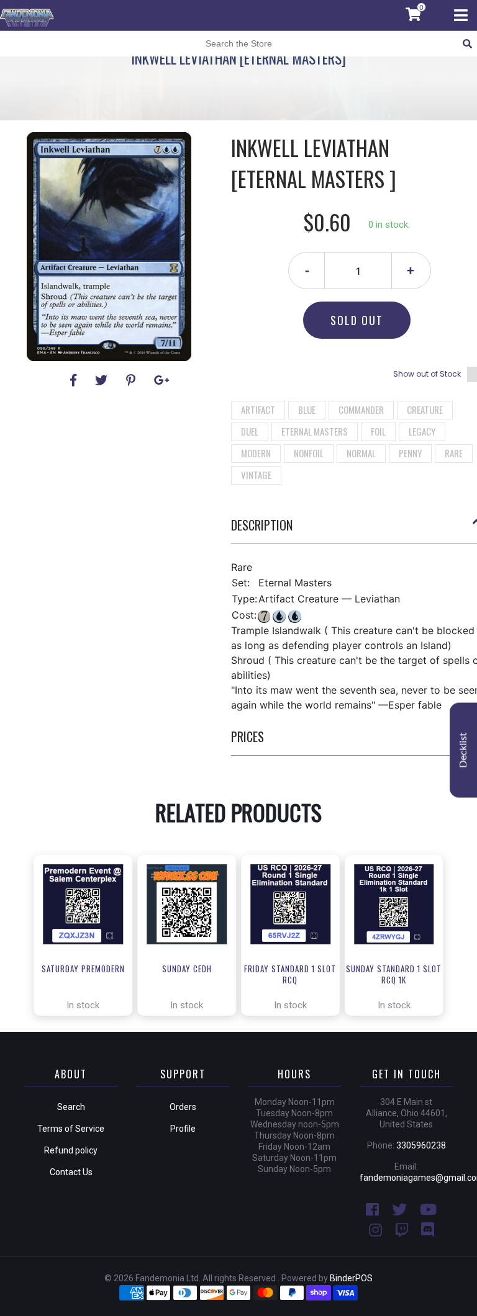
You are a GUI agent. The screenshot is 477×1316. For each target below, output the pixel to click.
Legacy (422, 431)
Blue (307, 409)
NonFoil (309, 453)
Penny (410, 453)
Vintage (256, 474)
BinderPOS (351, 1278)
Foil (378, 431)
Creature (425, 409)
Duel (249, 431)
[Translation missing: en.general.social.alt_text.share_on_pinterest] (132, 380)
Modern (256, 453)
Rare (454, 453)
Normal (361, 453)
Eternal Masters (314, 431)
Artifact (258, 409)
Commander (361, 409)
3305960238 (421, 1145)
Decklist (463, 750)
